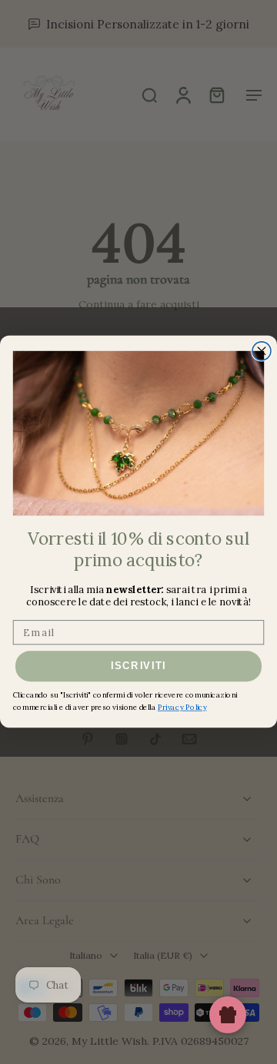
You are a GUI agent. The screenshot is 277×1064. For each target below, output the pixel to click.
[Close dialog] (261, 351)
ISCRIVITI (138, 666)
